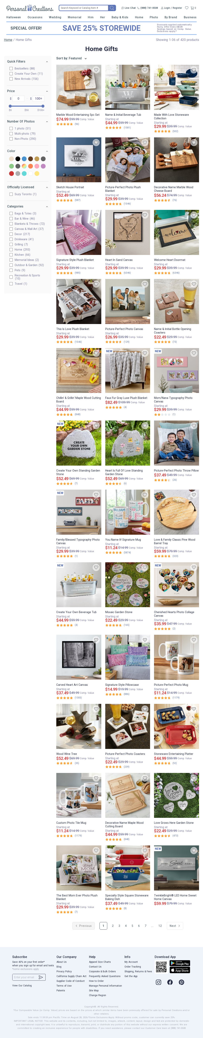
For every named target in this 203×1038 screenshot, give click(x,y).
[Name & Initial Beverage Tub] (127, 87)
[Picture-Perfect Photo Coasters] (127, 726)
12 (160, 925)
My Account (131, 962)
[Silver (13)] (17, 174)
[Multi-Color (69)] (24, 166)
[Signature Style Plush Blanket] (78, 232)
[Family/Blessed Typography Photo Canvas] (78, 512)
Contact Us (95, 966)
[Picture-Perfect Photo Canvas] (127, 301)
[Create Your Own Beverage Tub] (78, 584)
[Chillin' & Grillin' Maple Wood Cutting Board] (78, 370)
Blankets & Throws (29, 223)
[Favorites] (186, 8)
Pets (19, 270)
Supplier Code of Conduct (70, 981)
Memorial (74, 17)
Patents (60, 990)
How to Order (96, 981)
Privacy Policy (64, 971)
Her (102, 17)
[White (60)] (30, 174)
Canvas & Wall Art (29, 229)
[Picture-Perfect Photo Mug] (176, 657)
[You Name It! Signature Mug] (127, 512)
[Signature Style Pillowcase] (127, 657)
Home (139, 17)
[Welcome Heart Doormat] (176, 232)
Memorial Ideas (26, 259)
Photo (154, 17)
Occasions (35, 17)
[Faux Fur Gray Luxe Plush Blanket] (127, 370)
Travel (20, 283)
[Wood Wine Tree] (78, 726)
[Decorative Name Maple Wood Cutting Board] (127, 795)
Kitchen (22, 254)
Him (91, 17)
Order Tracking (132, 966)
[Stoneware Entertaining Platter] (176, 726)
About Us (61, 962)
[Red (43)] (11, 174)
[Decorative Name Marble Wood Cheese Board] (176, 159)
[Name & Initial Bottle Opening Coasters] (176, 301)
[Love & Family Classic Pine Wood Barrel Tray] (176, 512)
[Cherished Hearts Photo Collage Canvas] (176, 584)
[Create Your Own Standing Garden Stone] (78, 443)
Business (190, 17)
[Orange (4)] (30, 166)
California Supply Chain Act (71, 976)
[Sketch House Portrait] (78, 159)
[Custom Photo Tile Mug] (78, 795)
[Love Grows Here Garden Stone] (176, 795)
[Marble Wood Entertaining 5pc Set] (78, 87)
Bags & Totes (25, 213)
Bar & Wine (24, 218)
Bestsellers (24, 68)
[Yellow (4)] (36, 174)
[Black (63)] (17, 159)
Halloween (13, 17)
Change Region (97, 995)
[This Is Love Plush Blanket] (78, 301)
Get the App (130, 976)
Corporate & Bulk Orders (102, 971)
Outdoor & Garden (29, 265)
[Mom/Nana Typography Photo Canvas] (176, 370)
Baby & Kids (120, 17)
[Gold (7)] (36, 159)
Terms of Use (64, 985)
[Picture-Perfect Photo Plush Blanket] (127, 159)
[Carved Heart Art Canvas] (78, 657)
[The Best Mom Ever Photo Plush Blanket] (78, 867)
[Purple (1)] (43, 166)
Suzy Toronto (25, 194)
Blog (58, 966)
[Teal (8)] (24, 174)
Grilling (21, 244)
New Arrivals (26, 78)
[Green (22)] (11, 166)
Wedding (55, 17)
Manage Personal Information (105, 985)
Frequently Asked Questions (105, 976)
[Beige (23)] (11, 159)
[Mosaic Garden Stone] (127, 584)
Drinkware (24, 239)
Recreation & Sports (27, 277)
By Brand (171, 17)
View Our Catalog (22, 985)
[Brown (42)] (30, 159)
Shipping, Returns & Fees (138, 971)
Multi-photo (24, 133)
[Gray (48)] (43, 159)
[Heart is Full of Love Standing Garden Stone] (127, 443)
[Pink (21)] (36, 166)
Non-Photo (25, 138)
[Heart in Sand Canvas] (127, 232)
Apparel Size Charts (100, 962)
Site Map (94, 990)
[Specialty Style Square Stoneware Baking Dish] (127, 867)
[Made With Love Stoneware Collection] (176, 87)
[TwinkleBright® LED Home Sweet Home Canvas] (176, 867)
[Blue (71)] (24, 159)
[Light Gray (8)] (17, 166)
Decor (22, 234)
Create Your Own (28, 73)
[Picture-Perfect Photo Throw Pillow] (176, 443)
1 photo (22, 128)
